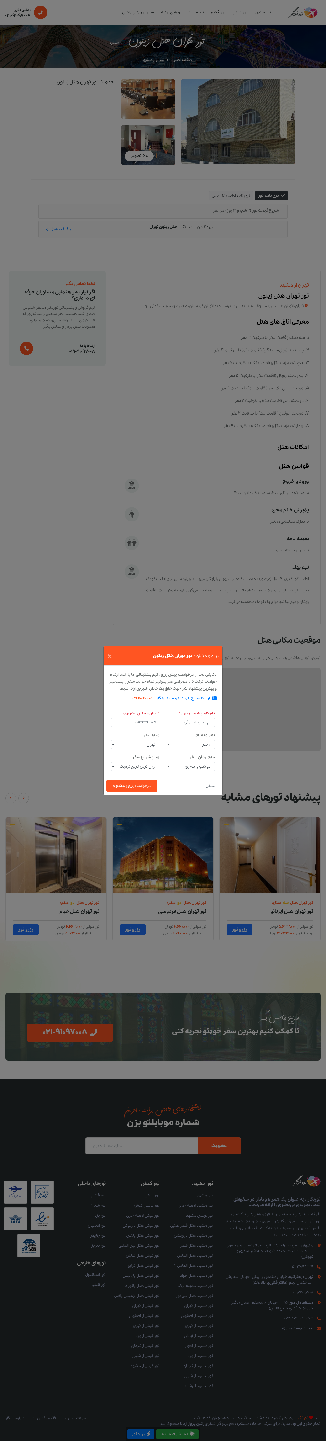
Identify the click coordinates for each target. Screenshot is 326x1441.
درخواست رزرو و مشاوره (132, 785)
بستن (210, 785)
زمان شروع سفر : (144, 757)
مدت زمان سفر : (201, 757)
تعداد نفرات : (204, 735)
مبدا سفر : (150, 735)
